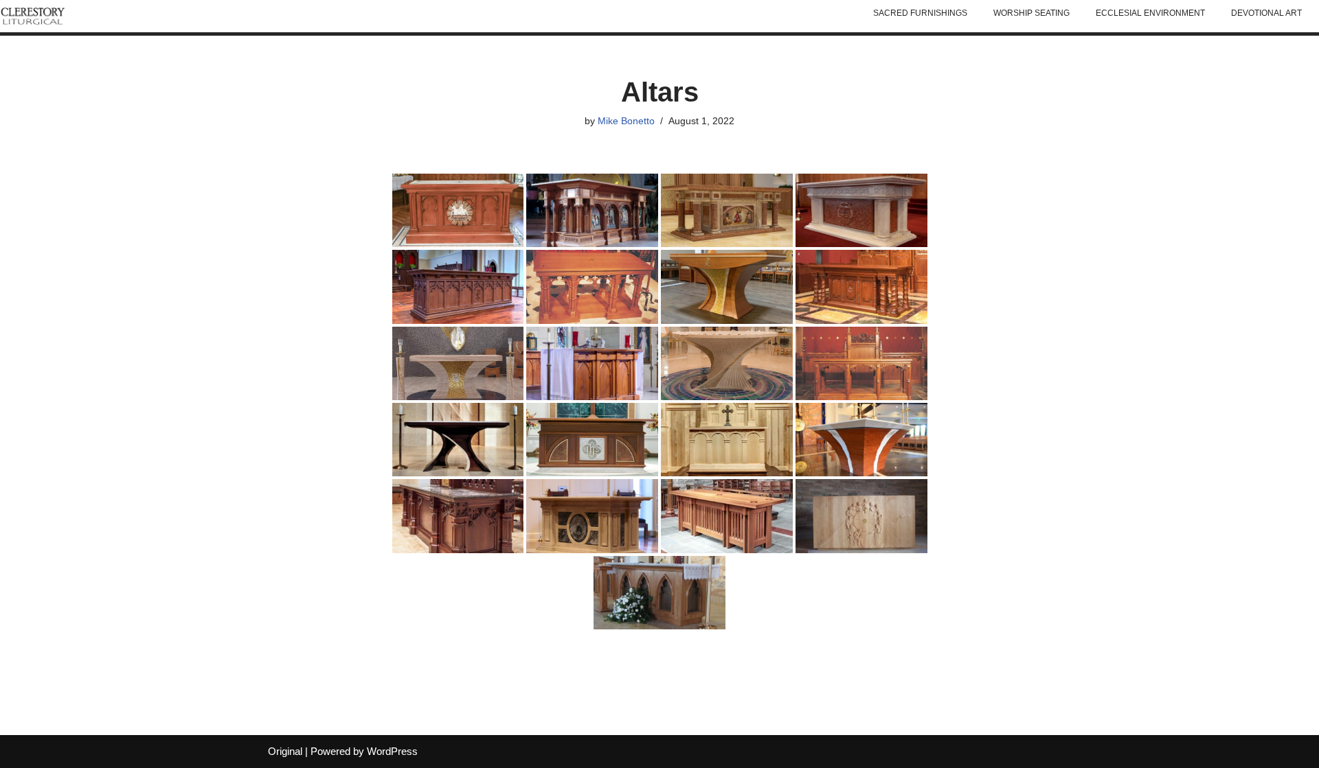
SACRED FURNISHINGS (920, 13)
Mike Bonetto (626, 121)
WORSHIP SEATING (1031, 13)
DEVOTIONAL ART (1266, 13)
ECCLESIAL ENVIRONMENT (1150, 13)
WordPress (392, 751)
